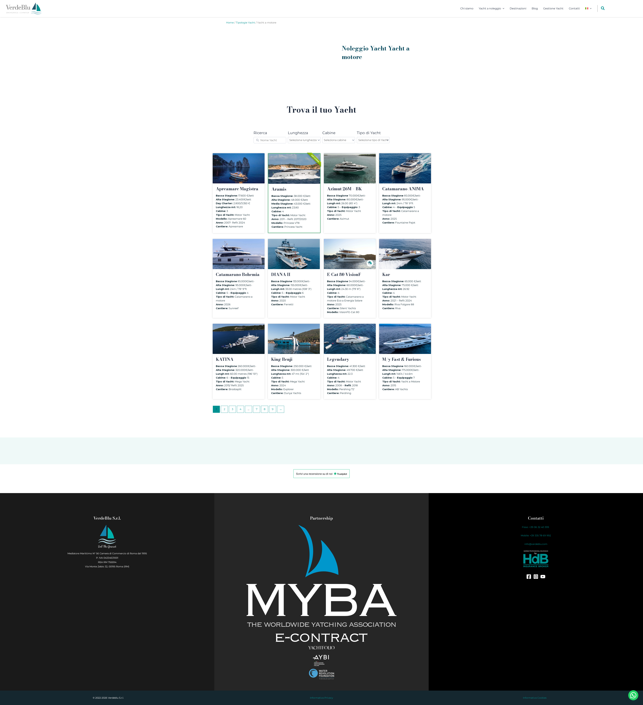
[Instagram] (535, 576)
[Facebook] (528, 576)
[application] (502, 8)
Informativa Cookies (535, 697)
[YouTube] (542, 576)
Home (230, 22)
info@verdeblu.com (535, 544)
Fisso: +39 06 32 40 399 (536, 527)
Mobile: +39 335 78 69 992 (536, 535)
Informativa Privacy (321, 697)
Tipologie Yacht (245, 22)
